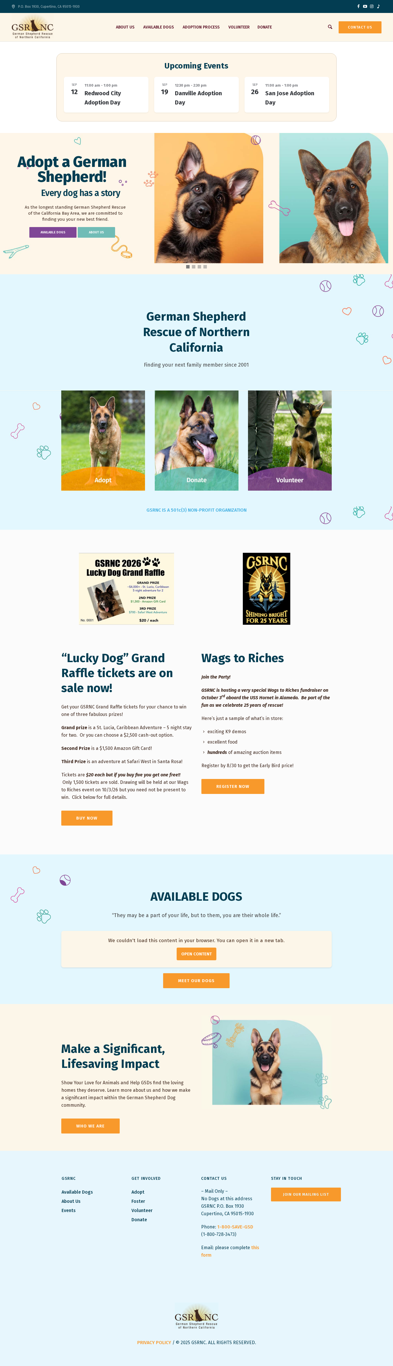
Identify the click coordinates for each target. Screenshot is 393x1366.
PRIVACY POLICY (154, 1342)
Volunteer (141, 1210)
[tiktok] (378, 6)
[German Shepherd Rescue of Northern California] (197, 1315)
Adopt (138, 1192)
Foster (138, 1201)
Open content (196, 954)
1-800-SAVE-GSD (235, 1227)
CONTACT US (360, 27)
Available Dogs (77, 1192)
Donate (139, 1219)
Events (69, 1210)
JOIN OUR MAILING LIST (306, 1194)
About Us (71, 1201)
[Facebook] (358, 6)
